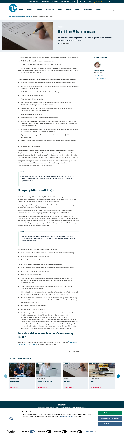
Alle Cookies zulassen (109, 413)
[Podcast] (85, 1)
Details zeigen (89, 431)
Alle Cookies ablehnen (109, 424)
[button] (118, 376)
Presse (73, 1)
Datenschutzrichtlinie (66, 416)
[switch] (48, 431)
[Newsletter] (89, 2)
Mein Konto (99, 1)
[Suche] (113, 9)
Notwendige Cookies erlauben (110, 418)
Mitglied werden (65, 1)
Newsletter (55, 1)
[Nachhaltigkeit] (80, 1)
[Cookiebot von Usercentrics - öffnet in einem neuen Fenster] (11, 431)
